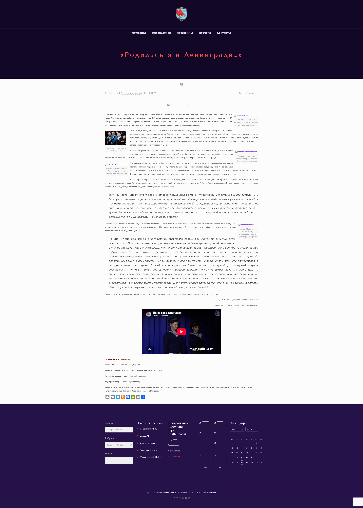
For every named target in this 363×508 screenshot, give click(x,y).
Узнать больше (174, 456)
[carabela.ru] (181, 14)
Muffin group (170, 492)
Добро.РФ (144, 436)
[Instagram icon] (183, 497)
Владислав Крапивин (149, 450)
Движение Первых (148, 443)
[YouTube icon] (180, 497)
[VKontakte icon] (186, 497)
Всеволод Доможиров (131, 93)
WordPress (211, 492)
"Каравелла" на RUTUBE (150, 457)
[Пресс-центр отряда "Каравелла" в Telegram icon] (189, 497)
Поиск (108, 453)
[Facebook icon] (174, 497)
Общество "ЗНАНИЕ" (148, 429)
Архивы (109, 423)
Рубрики (109, 438)
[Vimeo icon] (177, 497)
